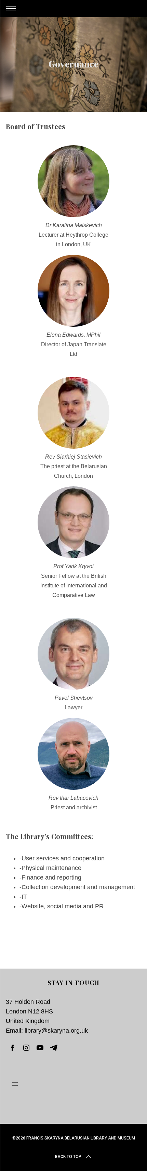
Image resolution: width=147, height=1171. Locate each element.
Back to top (68, 1156)
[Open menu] (73, 1084)
